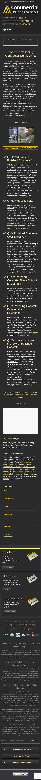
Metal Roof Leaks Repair (19, 469)
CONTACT (32, 625)
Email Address (9, 498)
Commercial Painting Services (25, 629)
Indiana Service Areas (22, 763)
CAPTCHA (7, 526)
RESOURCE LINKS (15, 622)
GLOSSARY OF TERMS (29, 622)
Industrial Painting (9, 464)
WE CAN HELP (8, 567)
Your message (9, 514)
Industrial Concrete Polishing (26, 395)
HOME (6, 622)
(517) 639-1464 (7, 558)
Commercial (8, 395)
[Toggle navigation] (9, 30)
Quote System (24, 392)
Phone (6, 506)
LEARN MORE (10, 612)
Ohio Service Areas (22, 756)
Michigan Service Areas (22, 750)
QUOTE (6, 589)
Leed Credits (33, 333)
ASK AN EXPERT (22, 625)
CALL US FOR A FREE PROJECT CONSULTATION (21, 2)
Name (6, 490)
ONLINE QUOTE (10, 625)
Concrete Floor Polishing (12, 467)
